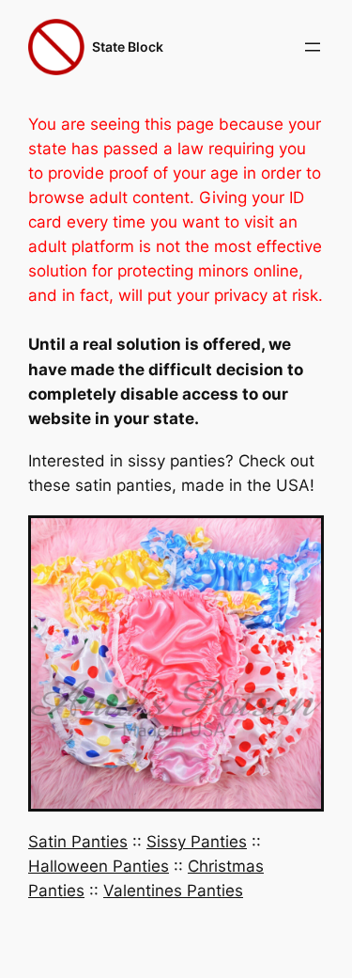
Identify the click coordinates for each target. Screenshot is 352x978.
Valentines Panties (173, 890)
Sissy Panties (196, 841)
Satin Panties (78, 841)
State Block (127, 47)
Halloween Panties (98, 866)
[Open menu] (312, 47)
